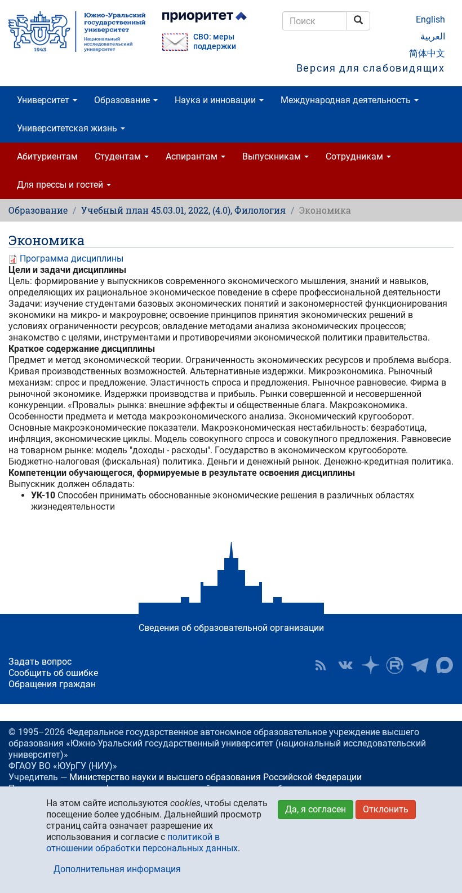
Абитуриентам (47, 156)
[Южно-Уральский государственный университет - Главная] (77, 31)
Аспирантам (193, 156)
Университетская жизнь (68, 128)
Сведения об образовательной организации (231, 627)
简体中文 (427, 53)
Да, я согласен (315, 809)
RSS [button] (321, 665)
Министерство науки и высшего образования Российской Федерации (215, 777)
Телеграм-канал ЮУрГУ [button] (420, 665)
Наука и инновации (216, 100)
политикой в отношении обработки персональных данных (142, 843)
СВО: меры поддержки (214, 41)
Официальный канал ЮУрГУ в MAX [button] (445, 665)
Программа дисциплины (71, 258)
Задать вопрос (40, 661)
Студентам (119, 156)
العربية (432, 36)
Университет (44, 100)
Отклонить (385, 809)
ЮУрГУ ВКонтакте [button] (345, 665)
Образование (123, 100)
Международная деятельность (347, 100)
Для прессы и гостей (61, 184)
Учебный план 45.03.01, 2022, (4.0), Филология (183, 210)
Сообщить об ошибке (53, 672)
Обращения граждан (52, 684)
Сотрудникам (355, 156)
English (430, 19)
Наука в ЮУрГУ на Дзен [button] (370, 665)
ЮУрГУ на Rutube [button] (395, 665)
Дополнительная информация (117, 869)
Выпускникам (272, 156)
